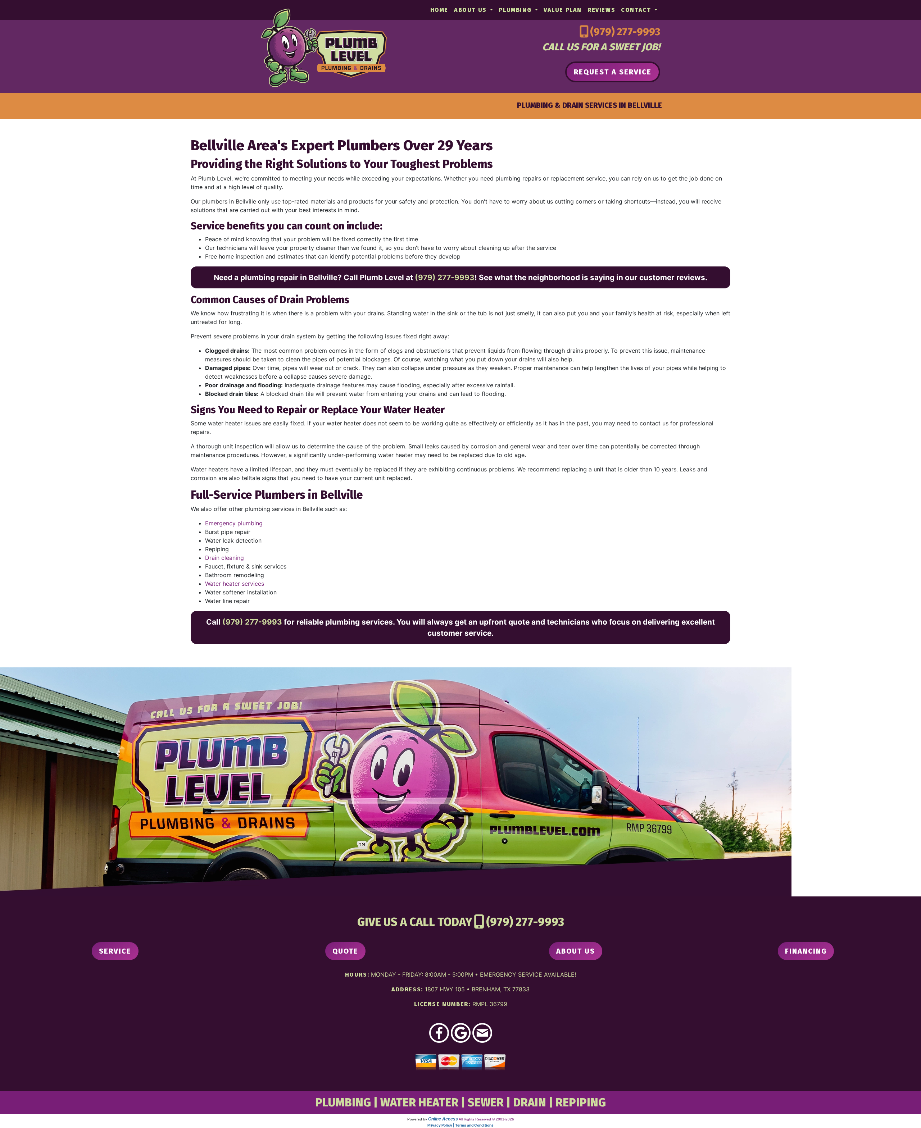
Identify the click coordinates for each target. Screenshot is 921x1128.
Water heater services (234, 583)
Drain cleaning (224, 557)
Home (439, 9)
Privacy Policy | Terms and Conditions (460, 1125)
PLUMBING (343, 1102)
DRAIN (529, 1102)
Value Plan (563, 9)
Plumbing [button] (516, 9)
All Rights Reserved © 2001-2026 (486, 1119)
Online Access (443, 1119)
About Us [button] (471, 9)
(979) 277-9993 (625, 32)
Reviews (601, 9)
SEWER (486, 1102)
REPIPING (580, 1102)
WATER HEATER (419, 1102)
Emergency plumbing (234, 523)
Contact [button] (637, 9)
